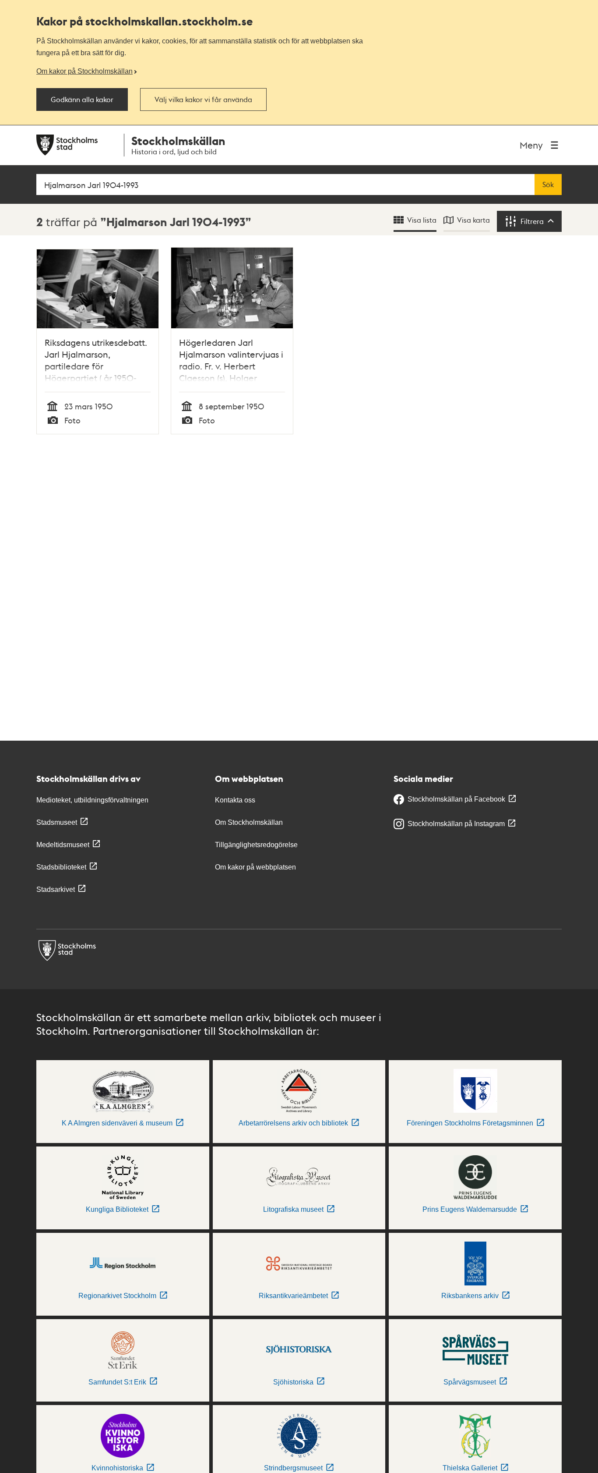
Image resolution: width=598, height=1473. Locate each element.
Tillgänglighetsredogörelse (256, 844)
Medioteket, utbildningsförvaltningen (92, 800)
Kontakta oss (235, 800)
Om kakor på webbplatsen (255, 867)
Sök (548, 184)
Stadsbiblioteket (61, 867)
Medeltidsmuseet (62, 844)
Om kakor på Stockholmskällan (84, 71)
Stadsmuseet (56, 822)
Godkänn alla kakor (82, 99)
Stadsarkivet (55, 889)
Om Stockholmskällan (249, 822)
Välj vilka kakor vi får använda (203, 99)
